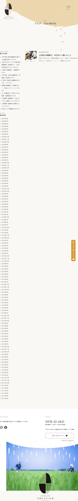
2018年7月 (5, 219)
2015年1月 (5, 282)
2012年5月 (5, 364)
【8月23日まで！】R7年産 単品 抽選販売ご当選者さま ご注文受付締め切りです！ (11, 65)
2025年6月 (5, 149)
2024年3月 (5, 186)
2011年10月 (5, 383)
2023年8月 (5, 196)
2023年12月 (5, 188)
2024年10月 (5, 167)
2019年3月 (5, 212)
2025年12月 (5, 136)
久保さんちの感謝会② (8, 108)
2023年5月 (5, 204)
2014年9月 (5, 292)
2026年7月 (5, 121)
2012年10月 (5, 351)
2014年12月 (5, 284)
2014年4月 (5, 305)
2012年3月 (5, 370)
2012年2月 (5, 372)
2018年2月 (5, 222)
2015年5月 (5, 271)
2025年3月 (5, 155)
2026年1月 (5, 134)
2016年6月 (5, 243)
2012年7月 (5, 359)
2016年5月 (5, 245)
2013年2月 (5, 341)
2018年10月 (5, 217)
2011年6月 (5, 393)
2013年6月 (5, 331)
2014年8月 (5, 294)
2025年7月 (5, 147)
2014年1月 (5, 313)
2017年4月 (5, 230)
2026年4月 (5, 129)
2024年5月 (5, 180)
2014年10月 (5, 289)
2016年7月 (5, 240)
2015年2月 (5, 279)
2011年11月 (5, 380)
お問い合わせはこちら (58, 435)
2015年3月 (5, 276)
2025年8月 (5, 144)
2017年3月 (5, 232)
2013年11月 (5, 318)
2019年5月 (5, 209)
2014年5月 (5, 302)
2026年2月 (5, 131)
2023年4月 (5, 206)
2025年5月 (5, 152)
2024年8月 (5, 173)
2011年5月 (5, 395)
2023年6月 (5, 201)
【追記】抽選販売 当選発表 (10, 70)
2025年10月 (5, 142)
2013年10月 (5, 320)
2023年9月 (5, 193)
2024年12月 (5, 162)
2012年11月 (5, 349)
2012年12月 (5, 346)
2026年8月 (5, 118)
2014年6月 (5, 300)
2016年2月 (5, 253)
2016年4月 (5, 248)
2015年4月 (5, 274)
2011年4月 (5, 398)
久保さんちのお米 (8, 11)
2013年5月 (5, 333)
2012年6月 (5, 362)
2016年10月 (5, 237)
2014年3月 (5, 307)
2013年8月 (5, 326)
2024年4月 (5, 183)
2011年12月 (5, 377)
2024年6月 (5, 178)
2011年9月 (5, 385)
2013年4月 (5, 336)
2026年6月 (5, 123)
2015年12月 (5, 256)
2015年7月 (5, 266)
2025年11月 (5, 139)
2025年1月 (5, 160)
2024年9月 (5, 170)
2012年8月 (5, 357)
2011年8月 (5, 388)
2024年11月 (5, 165)
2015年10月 (5, 261)
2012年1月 (5, 375)
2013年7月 (5, 328)
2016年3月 (5, 250)
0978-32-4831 (55, 422)
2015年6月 (5, 269)
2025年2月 (5, 157)
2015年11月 (5, 258)
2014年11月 (5, 287)
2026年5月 (5, 126)
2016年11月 (5, 235)
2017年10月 (5, 227)
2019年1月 (5, 214)
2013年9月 (5, 323)
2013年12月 (5, 315)
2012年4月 (5, 367)
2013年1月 (5, 344)
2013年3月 (5, 339)
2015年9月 (5, 263)
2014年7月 (5, 297)
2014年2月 (5, 310)
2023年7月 (5, 199)
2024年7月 (5, 175)
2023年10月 (5, 191)
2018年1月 (5, 224)
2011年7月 (5, 390)
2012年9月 (5, 354)
